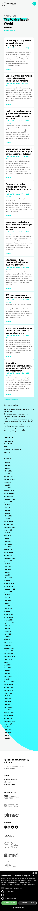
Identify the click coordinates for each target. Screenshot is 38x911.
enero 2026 (7, 474)
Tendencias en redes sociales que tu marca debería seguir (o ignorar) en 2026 (19, 188)
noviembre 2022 (9, 552)
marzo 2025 (7, 485)
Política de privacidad (10, 779)
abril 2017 (7, 735)
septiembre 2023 (9, 527)
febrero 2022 (8, 578)
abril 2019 (7, 670)
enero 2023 (7, 547)
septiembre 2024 (9, 499)
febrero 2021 (8, 609)
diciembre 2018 (9, 682)
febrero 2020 (8, 642)
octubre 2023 (8, 524)
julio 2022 (7, 564)
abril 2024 (7, 510)
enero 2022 (7, 580)
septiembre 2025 (9, 479)
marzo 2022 (7, 575)
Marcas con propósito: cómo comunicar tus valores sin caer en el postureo (19, 330)
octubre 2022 (8, 555)
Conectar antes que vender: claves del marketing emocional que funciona (19, 78)
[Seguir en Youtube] (16, 827)
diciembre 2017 (9, 713)
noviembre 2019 (9, 651)
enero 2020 (7, 645)
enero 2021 (7, 611)
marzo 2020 (7, 639)
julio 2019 (7, 662)
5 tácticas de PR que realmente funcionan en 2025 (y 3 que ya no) (17, 262)
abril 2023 (7, 538)
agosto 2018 (8, 693)
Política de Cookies (10, 784)
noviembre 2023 (9, 521)
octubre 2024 (8, 496)
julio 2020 (7, 628)
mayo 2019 (7, 668)
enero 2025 (7, 488)
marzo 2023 (7, 541)
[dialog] (19, 891)
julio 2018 (7, 696)
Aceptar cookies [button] (9, 903)
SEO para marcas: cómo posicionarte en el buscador (18, 296)
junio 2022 (7, 566)
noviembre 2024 (9, 493)
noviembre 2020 (9, 617)
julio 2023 (7, 533)
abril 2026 (7, 468)
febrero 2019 (8, 676)
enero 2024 (7, 519)
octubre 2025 (8, 476)
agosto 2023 (8, 530)
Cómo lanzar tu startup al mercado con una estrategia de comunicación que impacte (19, 226)
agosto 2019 (8, 659)
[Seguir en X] (8, 827)
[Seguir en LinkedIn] (12, 827)
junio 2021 (7, 597)
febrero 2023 (8, 544)
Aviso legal (7, 782)
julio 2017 (7, 727)
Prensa (6, 446)
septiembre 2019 (9, 656)
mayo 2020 (7, 634)
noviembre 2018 (9, 684)
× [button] (36, 873)
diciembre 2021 (9, 583)
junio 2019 (7, 665)
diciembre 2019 (9, 648)
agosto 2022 (8, 561)
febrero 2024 (8, 516)
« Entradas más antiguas (11, 399)
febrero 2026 (8, 471)
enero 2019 (7, 679)
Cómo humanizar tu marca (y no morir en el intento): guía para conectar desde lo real (19, 151)
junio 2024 (7, 507)
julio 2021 (7, 594)
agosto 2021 (8, 592)
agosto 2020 (8, 625)
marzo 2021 (7, 606)
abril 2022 (7, 572)
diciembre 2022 (9, 549)
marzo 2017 (7, 738)
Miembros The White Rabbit (13, 449)
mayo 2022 (7, 569)
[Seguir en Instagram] (5, 827)
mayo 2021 (7, 600)
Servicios (8, 50)
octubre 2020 (8, 620)
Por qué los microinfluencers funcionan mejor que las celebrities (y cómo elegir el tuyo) (19, 367)
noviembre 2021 (9, 586)
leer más (8, 69)
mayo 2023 (7, 535)
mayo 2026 (7, 465)
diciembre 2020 (9, 614)
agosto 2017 (8, 724)
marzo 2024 (7, 513)
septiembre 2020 (9, 623)
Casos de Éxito (8, 444)
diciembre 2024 (9, 490)
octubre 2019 (8, 654)
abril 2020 (7, 637)
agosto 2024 (8, 502)
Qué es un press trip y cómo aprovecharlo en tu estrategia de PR (18, 43)
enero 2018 (7, 710)
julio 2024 (7, 504)
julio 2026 (7, 462)
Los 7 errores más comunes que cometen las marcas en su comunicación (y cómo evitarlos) (18, 115)
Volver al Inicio (8, 30)
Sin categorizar (9, 441)
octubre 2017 (8, 718)
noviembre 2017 (9, 715)
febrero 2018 (8, 707)
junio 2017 (7, 729)
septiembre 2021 (9, 589)
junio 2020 (7, 631)
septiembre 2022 (9, 558)
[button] (19, 908)
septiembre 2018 (9, 690)
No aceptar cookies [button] (27, 903)
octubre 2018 (8, 687)
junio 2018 (7, 698)
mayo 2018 (7, 701)
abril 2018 (7, 704)
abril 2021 (7, 603)
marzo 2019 (7, 673)
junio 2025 (7, 482)
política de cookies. (30, 884)
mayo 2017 (7, 732)
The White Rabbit (14, 48)
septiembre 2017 (9, 721)
